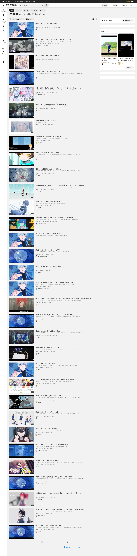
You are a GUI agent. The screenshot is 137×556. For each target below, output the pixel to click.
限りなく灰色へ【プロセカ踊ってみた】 (47, 412)
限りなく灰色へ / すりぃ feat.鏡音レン (47, 23)
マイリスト (34, 10)
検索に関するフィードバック (73, 547)
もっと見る (130, 67)
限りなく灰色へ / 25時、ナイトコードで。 (48, 55)
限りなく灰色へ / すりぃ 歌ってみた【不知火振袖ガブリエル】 (54, 444)
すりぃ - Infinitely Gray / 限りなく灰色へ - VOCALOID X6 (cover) (55, 379)
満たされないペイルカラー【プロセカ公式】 (48, 460)
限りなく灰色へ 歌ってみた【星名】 (46, 363)
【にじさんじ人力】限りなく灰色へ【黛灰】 (48, 331)
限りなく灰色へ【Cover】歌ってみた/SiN (48, 250)
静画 (9, 1)
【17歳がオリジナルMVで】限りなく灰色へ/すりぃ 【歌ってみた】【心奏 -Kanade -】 (61, 509)
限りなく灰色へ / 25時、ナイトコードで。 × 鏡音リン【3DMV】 (54, 39)
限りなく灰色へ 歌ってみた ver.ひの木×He (48, 525)
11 (64, 542)
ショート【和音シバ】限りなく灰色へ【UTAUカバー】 (126, 59)
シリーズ (26, 10)
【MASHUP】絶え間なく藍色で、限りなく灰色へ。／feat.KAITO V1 (55, 217)
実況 (25, 1)
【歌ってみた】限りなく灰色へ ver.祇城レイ (48, 169)
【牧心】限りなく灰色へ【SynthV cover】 (48, 201)
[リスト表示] (93, 19)
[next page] (67, 542)
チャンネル (16, 1)
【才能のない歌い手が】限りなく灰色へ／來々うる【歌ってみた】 (55, 477)
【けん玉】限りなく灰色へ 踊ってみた (109, 59)
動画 (6, 1)
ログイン (119, 1)
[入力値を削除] (42, 5)
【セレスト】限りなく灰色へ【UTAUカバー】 (49, 234)
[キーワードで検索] (11, 14)
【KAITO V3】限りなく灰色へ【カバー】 (47, 347)
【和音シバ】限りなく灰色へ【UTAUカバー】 (49, 136)
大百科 (21, 1)
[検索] (46, 5)
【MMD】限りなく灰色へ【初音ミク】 (47, 120)
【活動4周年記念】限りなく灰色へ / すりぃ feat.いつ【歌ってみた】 (55, 315)
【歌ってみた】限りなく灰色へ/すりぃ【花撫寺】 (50, 266)
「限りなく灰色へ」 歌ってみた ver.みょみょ (48, 72)
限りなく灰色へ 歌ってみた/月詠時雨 (46, 428)
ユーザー (42, 10)
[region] (3, 281)
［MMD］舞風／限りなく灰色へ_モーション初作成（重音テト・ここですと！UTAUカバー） (62, 185)
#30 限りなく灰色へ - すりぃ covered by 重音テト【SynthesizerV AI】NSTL (58, 493)
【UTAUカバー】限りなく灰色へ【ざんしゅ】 (49, 153)
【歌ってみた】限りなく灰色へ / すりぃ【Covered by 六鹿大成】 (54, 282)
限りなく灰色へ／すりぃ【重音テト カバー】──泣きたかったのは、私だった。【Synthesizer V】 (64, 298)
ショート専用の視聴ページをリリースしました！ (120, 5)
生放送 (12, 1)
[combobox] (31, 5)
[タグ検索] (15, 14)
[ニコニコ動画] (11, 5)
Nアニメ (28, 1)
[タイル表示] (96, 19)
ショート (18, 10)
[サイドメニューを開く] (3, 5)
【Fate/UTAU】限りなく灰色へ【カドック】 (48, 396)
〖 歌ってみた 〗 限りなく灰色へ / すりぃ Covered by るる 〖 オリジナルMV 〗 (59, 88)
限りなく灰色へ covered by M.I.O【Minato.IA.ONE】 (51, 104)
